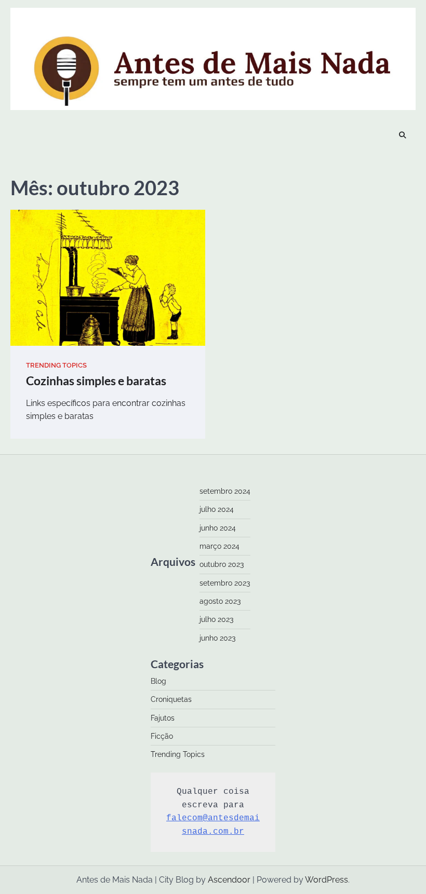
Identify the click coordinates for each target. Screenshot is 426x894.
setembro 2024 (224, 491)
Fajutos (163, 718)
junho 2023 (217, 638)
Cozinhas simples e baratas (96, 381)
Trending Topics (56, 365)
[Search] (402, 135)
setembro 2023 (224, 583)
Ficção (162, 736)
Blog (158, 681)
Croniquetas (171, 699)
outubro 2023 (221, 564)
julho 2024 (216, 509)
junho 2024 (217, 528)
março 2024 (219, 546)
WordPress (326, 880)
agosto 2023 (220, 601)
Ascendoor (229, 880)
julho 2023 (216, 619)
